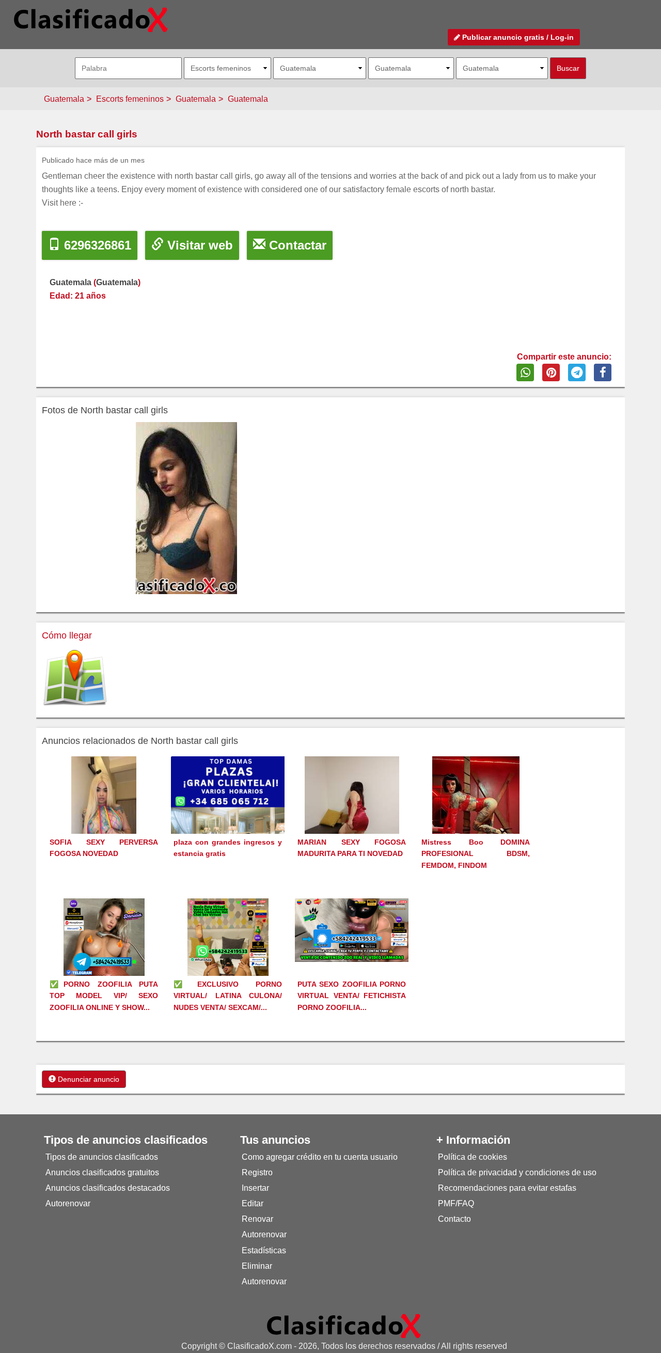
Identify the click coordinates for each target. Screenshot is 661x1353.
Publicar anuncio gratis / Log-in (517, 37)
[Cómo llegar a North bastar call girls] (75, 678)
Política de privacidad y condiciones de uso (517, 1172)
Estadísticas (264, 1250)
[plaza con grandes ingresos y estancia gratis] (228, 812)
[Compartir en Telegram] (577, 372)
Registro (257, 1172)
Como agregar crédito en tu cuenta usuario (320, 1157)
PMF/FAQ (456, 1203)
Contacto (454, 1219)
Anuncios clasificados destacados (107, 1188)
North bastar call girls (86, 134)
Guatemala (64, 99)
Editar (252, 1203)
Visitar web (198, 245)
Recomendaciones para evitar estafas (507, 1188)
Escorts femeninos (130, 99)
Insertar (255, 1188)
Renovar (257, 1219)
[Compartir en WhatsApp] (525, 372)
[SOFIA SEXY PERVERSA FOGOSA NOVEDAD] (103, 814)
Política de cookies (472, 1157)
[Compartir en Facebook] (602, 372)
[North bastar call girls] (186, 508)
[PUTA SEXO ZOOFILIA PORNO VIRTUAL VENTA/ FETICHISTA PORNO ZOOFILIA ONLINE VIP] (351, 929)
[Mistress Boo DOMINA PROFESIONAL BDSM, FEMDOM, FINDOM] (476, 814)
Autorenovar (67, 1203)
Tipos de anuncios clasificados (101, 1157)
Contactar (295, 245)
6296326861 (95, 245)
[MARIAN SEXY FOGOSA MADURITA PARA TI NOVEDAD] (352, 814)
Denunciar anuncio (87, 1079)
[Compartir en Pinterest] (551, 372)
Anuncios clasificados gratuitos (102, 1172)
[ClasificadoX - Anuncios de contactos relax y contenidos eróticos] (343, 1325)
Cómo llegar (67, 635)
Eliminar (257, 1266)
